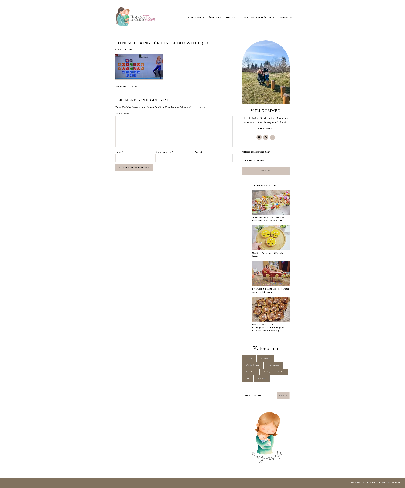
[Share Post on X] (132, 86)
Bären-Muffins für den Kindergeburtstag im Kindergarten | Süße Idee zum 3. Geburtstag (269, 327)
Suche (283, 395)
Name (119, 152)
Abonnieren (265, 170)
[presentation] (271, 203)
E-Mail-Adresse (164, 152)
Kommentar (122, 113)
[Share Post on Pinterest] (136, 86)
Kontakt (231, 17)
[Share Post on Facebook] (128, 86)
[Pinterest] (265, 137)
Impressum (285, 17)
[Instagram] (272, 137)
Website (199, 152)
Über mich (215, 17)
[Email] (259, 137)
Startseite (195, 17)
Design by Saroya (389, 483)
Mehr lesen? (266, 129)
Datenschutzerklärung (256, 17)
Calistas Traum (360, 483)
